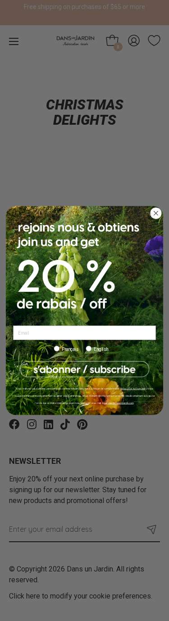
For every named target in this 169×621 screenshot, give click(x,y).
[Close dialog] (156, 213)
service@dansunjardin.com (119, 402)
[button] (84, 369)
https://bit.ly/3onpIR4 (133, 388)
